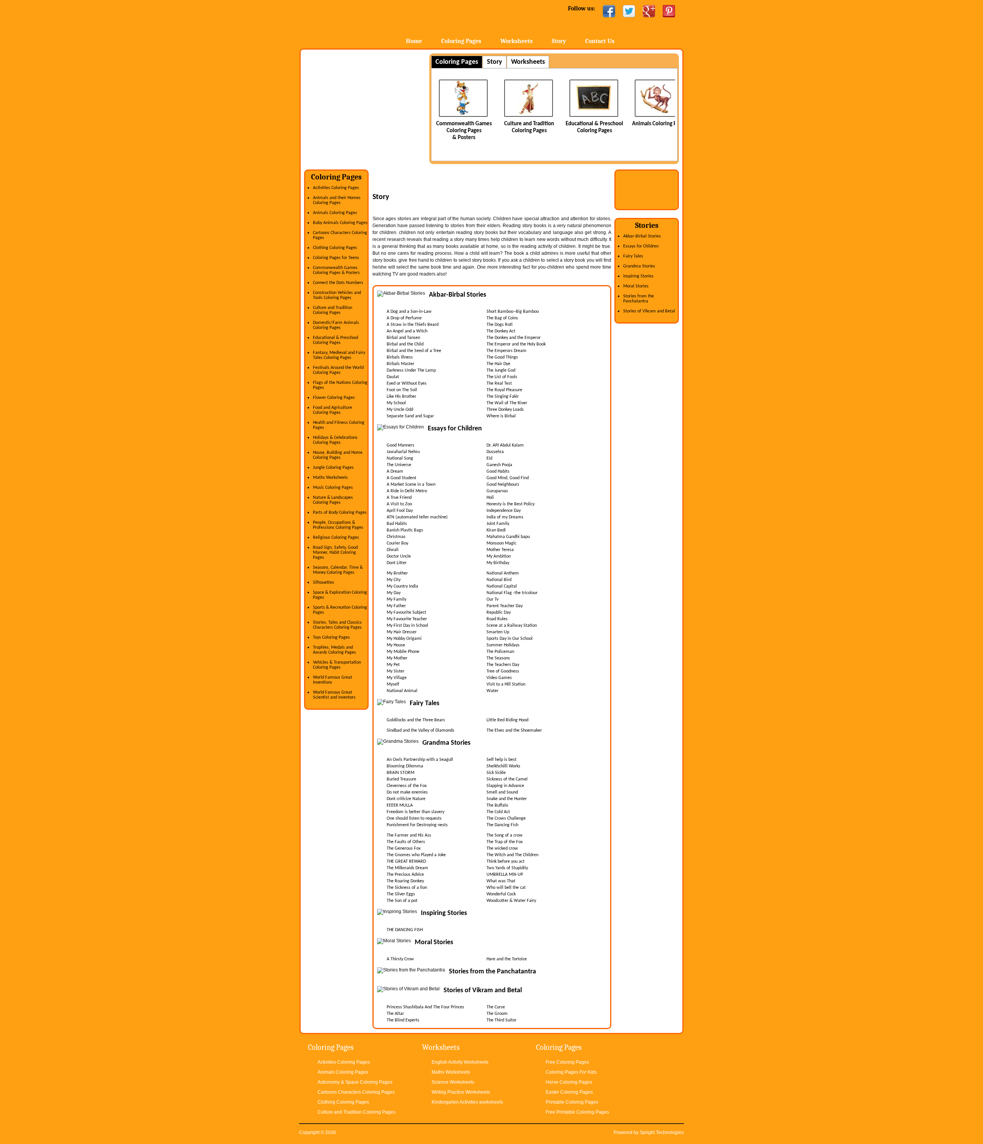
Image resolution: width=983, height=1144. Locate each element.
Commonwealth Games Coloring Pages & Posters (447, 131)
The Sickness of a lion (407, 887)
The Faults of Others (406, 842)
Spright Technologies (662, 1132)
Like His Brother (401, 396)
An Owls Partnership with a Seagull (420, 759)
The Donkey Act (501, 331)
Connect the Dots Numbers (338, 283)
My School (396, 403)
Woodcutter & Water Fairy (511, 900)
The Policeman (500, 651)
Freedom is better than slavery (415, 812)
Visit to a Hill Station (506, 684)
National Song (400, 458)
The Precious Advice (405, 874)
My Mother (397, 658)
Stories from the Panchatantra (638, 299)
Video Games (499, 678)
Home (360, 23)
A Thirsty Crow (400, 959)
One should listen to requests (414, 818)
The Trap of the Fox (505, 842)
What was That (501, 881)
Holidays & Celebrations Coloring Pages (335, 440)
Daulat (393, 377)
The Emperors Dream (506, 351)
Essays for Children (641, 246)
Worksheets (516, 41)
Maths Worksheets (330, 477)
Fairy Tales (633, 256)
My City (393, 580)
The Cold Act (498, 812)
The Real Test (499, 383)
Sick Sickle (496, 772)
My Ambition (499, 556)
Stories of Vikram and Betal (649, 311)
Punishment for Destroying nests (417, 825)
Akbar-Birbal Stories (642, 236)
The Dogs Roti (500, 324)
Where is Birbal (501, 416)
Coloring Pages (461, 41)
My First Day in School (407, 625)
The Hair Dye (498, 364)
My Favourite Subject (406, 612)
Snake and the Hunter (507, 799)
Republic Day (499, 612)
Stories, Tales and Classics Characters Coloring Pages (337, 625)
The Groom (497, 1013)
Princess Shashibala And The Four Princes (425, 1007)
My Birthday (498, 563)
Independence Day (504, 510)
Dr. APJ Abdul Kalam (505, 445)
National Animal (402, 691)
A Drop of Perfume (404, 318)
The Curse (496, 1007)
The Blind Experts (403, 1020)
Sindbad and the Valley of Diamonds (420, 730)
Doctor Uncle (399, 556)
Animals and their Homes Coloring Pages (337, 200)
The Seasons (498, 658)
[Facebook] (609, 11)
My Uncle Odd (400, 409)
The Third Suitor (501, 1020)
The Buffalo (497, 805)
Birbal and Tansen (403, 337)
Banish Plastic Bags (405, 530)
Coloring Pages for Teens (336, 258)
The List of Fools (502, 377)
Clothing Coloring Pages (335, 248)
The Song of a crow (505, 835)
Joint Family (498, 523)
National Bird (499, 580)
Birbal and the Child (405, 344)
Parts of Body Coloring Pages (340, 512)
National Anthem (503, 573)
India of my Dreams (505, 517)
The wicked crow (502, 848)
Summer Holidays (503, 645)
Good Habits (498, 471)
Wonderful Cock (501, 894)
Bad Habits (397, 523)
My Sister (395, 671)
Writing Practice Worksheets (461, 1092)
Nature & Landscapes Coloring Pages (333, 500)
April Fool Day (400, 510)
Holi (490, 497)
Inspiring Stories (638, 276)
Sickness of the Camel (507, 779)
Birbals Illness (400, 357)
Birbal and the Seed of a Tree (414, 351)
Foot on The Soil (402, 390)
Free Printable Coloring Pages (577, 1112)
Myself (393, 684)
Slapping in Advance (505, 786)
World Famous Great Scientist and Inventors (334, 695)
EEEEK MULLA (400, 805)
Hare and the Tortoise (507, 959)
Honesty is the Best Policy (511, 504)
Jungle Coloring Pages (333, 467)
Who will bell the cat (506, 887)
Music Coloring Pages (333, 487)
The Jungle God (501, 370)
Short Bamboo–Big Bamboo (513, 311)
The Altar (395, 1013)
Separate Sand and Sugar (410, 416)
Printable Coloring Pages (572, 1102)
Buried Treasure (401, 779)
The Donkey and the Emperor (514, 337)
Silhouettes (323, 582)
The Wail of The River (507, 403)
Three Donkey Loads (505, 409)
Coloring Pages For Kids (571, 1072)
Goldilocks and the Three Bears (416, 720)
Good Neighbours (503, 484)
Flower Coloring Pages (334, 397)
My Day (393, 593)
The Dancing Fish (502, 825)
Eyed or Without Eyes (407, 383)
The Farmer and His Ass (409, 835)
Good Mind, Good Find (508, 478)
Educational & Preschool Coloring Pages (335, 340)
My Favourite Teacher (407, 619)
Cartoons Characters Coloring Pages (356, 1092)
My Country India (402, 586)
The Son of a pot (402, 900)
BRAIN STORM (400, 772)
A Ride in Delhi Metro (407, 491)
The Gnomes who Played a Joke (416, 855)
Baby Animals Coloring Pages (340, 223)
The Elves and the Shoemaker (514, 730)
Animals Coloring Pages (642, 124)
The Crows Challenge (506, 818)
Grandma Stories (639, 266)
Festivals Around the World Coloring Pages (338, 370)
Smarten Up (498, 632)
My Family (396, 599)
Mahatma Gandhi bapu (508, 537)
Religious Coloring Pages (336, 537)
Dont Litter (397, 563)
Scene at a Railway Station (512, 625)
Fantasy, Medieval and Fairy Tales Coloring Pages (339, 355)
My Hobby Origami (404, 638)
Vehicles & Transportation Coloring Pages (337, 665)
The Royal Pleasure (504, 390)
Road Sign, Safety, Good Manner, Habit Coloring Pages (335, 552)
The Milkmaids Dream (407, 868)
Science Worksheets (453, 1082)
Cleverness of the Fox (407, 786)
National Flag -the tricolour (512, 593)
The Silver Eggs (401, 894)
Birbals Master (400, 364)
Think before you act (506, 861)
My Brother (397, 573)
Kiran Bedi (496, 530)
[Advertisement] (368, 107)
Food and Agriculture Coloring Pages (332, 410)
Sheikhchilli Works (503, 766)
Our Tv (492, 599)
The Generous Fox (403, 848)
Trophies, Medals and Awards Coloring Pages (334, 650)
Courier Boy (397, 543)
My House (396, 645)
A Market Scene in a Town (411, 484)
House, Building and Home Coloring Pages (337, 455)
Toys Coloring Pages (331, 637)
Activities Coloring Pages (336, 188)
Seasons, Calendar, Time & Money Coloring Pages (338, 570)
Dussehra (495, 452)
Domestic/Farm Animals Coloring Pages (336, 325)
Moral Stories (636, 286)
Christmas (396, 537)
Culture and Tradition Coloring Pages (332, 310)
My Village (397, 678)
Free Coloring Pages (567, 1062)
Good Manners (400, 445)
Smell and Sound (502, 792)
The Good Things (502, 357)
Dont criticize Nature (406, 799)
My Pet (393, 664)
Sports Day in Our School (510, 638)
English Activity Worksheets (460, 1062)
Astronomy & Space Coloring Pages (355, 1082)
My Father (396, 606)
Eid (489, 458)
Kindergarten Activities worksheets (467, 1102)
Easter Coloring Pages (569, 1092)
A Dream (395, 471)
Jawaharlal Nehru (403, 452)
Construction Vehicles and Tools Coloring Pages (337, 295)
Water (492, 691)
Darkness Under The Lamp (411, 370)
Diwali (393, 550)
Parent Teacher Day (505, 606)
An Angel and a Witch (407, 331)
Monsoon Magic (501, 543)
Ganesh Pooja (499, 465)
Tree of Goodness (503, 671)
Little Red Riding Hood (507, 720)
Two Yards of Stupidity (507, 868)
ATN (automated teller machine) (417, 517)
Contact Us (599, 41)
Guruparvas (497, 491)
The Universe (399, 465)
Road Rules (497, 619)
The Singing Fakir (503, 396)
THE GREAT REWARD (406, 861)
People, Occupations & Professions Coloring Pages (338, 525)
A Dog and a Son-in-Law (409, 311)
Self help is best (501, 759)
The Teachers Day (503, 664)
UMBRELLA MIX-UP (505, 874)
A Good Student (401, 478)
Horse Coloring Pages (569, 1082)
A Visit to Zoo (399, 504)
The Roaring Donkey (405, 881)
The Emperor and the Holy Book (516, 344)
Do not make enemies (407, 792)
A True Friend (399, 497)
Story (559, 41)
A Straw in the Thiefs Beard (413, 324)
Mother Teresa (500, 550)
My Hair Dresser (402, 632)
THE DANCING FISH (405, 930)
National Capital (502, 586)
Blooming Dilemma (405, 766)
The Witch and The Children (512, 855)
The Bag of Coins (502, 318)
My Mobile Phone (403, 651)
